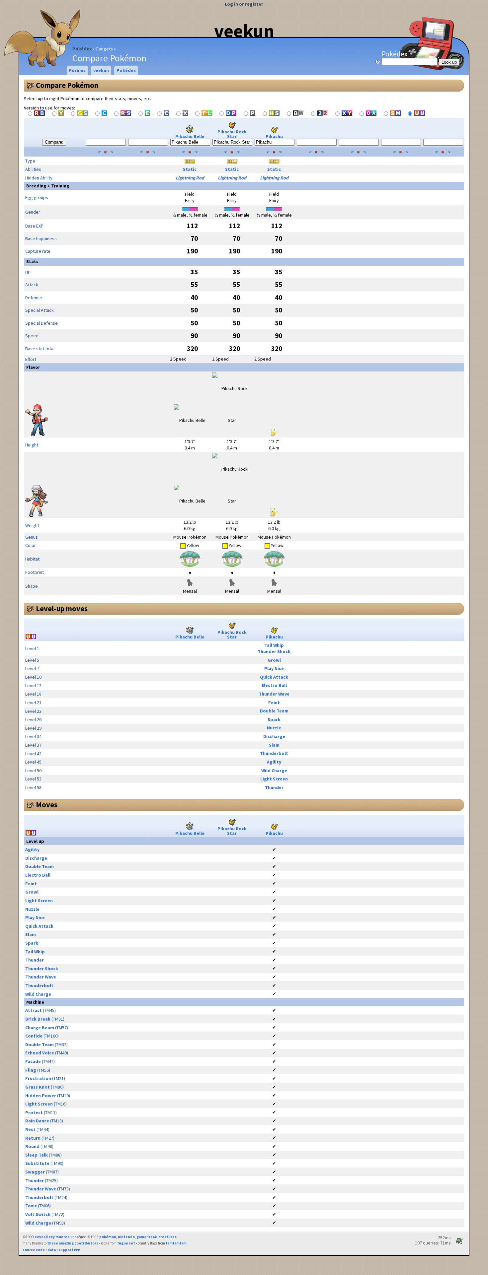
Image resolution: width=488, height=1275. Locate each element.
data (51, 1249)
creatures (167, 1237)
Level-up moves (62, 608)
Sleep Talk (36, 1155)
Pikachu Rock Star (232, 134)
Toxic (31, 1206)
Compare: (54, 142)
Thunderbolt (274, 753)
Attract (33, 1010)
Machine (35, 1002)
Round (32, 1146)
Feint (274, 702)
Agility (274, 762)
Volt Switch (37, 1214)
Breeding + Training (47, 186)
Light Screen (274, 779)
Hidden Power (40, 1096)
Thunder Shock (274, 651)
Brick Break (37, 1019)
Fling (30, 1070)
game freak (146, 1237)
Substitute (37, 1163)
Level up (35, 841)
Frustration (38, 1078)
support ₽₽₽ (69, 1249)
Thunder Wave (274, 694)
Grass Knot (37, 1087)
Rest (30, 1129)
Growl (274, 660)
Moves (46, 804)
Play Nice (274, 668)
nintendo (126, 1237)
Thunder (274, 787)
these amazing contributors (72, 1243)
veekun (244, 30)
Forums (77, 70)
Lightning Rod (190, 178)
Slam (274, 745)
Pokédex (82, 49)
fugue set (126, 1243)
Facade (33, 1061)
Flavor (33, 367)
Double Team (274, 711)
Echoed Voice (39, 1053)
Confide (33, 1036)
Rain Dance (37, 1121)
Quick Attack (274, 677)
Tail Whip (274, 645)
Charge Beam (39, 1028)
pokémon (107, 1237)
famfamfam (176, 1243)
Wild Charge (274, 770)
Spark (274, 719)
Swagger (35, 1172)
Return (33, 1138)
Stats (32, 261)
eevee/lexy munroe (52, 1237)
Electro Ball (274, 685)
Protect (34, 1112)
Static (190, 169)
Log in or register (244, 4)
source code (34, 1249)
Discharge (274, 736)
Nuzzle (274, 728)
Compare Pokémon (67, 85)
